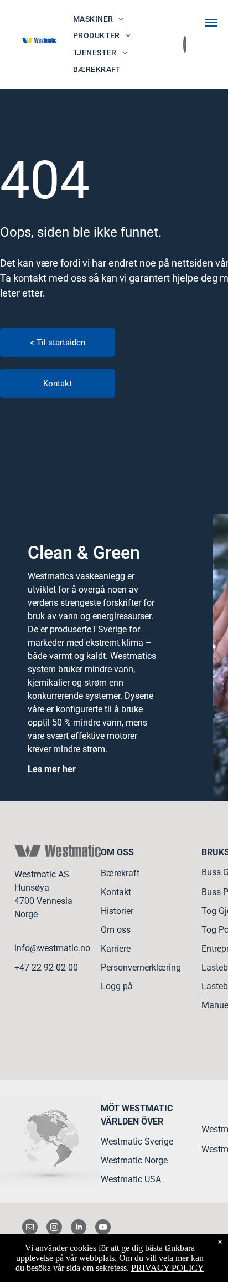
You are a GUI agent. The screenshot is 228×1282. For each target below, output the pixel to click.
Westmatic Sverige (137, 1141)
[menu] (211, 23)
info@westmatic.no (52, 948)
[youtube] (103, 1228)
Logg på (117, 986)
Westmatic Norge (134, 1160)
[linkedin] (78, 1228)
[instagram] (54, 1228)
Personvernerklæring (141, 967)
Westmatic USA (131, 1179)
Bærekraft (120, 873)
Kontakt (116, 892)
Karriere (116, 948)
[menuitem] (98, 19)
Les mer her (52, 769)
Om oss (116, 930)
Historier (117, 911)
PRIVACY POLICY (167, 1268)
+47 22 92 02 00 (46, 967)
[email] (30, 1228)
